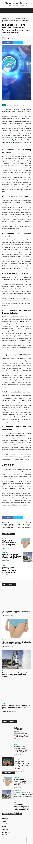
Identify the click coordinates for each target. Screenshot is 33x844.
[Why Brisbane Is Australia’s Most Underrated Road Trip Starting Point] (8, 748)
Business (4, 18)
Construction (5, 552)
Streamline (5, 711)
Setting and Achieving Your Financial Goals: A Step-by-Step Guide (8, 526)
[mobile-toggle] (3, 10)
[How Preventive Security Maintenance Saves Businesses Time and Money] (16, 597)
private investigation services (15, 105)
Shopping (4, 538)
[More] (26, 42)
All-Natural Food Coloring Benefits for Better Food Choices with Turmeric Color (9, 569)
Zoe (8, 38)
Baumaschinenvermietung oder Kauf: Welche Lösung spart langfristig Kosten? (11, 556)
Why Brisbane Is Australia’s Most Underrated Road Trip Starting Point (20, 749)
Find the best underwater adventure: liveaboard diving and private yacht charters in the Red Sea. (21, 733)
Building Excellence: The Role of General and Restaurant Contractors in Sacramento (24, 527)
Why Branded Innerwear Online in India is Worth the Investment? (9, 543)
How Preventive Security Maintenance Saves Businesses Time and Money (16, 612)
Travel (15, 725)
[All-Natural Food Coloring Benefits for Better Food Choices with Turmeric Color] (25, 569)
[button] (30, 10)
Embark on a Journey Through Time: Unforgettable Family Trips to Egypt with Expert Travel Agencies (22, 764)
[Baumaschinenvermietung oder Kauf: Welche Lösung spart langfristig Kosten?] (16, 659)
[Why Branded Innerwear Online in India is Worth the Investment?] (25, 543)
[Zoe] (3, 38)
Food (3, 565)
